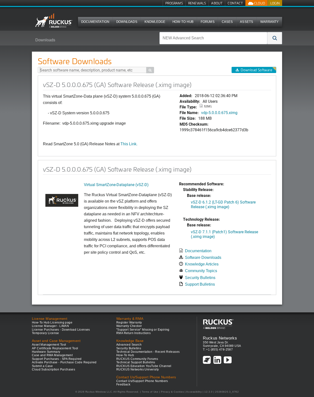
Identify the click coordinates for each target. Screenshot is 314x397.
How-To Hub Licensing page (52, 322)
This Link (128, 144)
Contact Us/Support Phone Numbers (142, 381)
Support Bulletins (200, 284)
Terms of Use (150, 391)
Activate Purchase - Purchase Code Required (64, 362)
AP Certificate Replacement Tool (55, 348)
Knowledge (155, 22)
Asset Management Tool (49, 344)
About (216, 3)
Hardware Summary (46, 351)
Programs (174, 3)
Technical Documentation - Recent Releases (148, 351)
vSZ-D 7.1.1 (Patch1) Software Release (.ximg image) (224, 234)
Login (275, 3)
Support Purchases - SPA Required (57, 359)
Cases (227, 22)
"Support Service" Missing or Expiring (143, 329)
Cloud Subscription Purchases (53, 369)
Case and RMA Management (52, 355)
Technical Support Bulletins (135, 362)
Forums (208, 22)
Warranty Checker (129, 326)
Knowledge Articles (202, 264)
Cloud (259, 3)
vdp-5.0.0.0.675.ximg (219, 112)
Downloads (126, 22)
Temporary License (45, 333)
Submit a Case (42, 366)
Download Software (256, 70)
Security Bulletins (200, 278)
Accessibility (194, 391)
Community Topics (201, 271)
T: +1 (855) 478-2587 (218, 349)
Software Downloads (203, 257)
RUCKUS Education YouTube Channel (143, 366)
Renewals (197, 3)
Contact (235, 3)
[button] (274, 38)
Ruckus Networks (220, 338)
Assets (246, 22)
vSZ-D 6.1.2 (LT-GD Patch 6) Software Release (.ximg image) (223, 204)
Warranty (269, 22)
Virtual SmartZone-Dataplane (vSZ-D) (116, 184)
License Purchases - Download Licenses (61, 329)
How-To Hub (183, 22)
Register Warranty (129, 322)
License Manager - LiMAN (50, 326)
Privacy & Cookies (172, 391)
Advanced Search (129, 344)
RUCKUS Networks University (137, 369)
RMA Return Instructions (133, 333)
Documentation (95, 22)
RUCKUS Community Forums (137, 359)
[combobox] (213, 38)
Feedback (123, 384)
